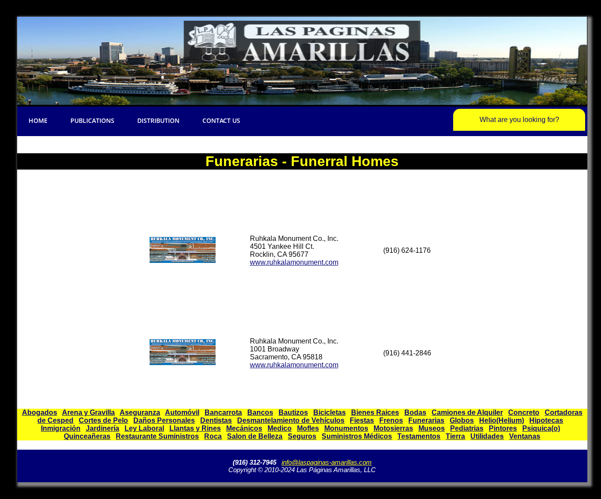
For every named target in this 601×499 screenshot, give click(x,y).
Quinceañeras (87, 436)
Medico (280, 428)
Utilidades (487, 436)
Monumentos (346, 428)
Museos (431, 428)
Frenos (391, 420)
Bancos (260, 412)
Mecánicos (244, 428)
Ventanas (524, 436)
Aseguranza (140, 412)
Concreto (523, 412)
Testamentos (418, 436)
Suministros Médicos (357, 436)
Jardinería (102, 428)
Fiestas (362, 420)
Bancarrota (223, 412)
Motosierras (393, 428)
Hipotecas (546, 420)
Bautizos (293, 412)
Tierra (455, 436)
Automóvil (182, 412)
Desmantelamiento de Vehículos (290, 420)
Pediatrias (467, 428)
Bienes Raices (375, 412)
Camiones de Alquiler (467, 412)
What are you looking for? (519, 119)
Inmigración (61, 428)
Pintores (503, 428)
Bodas (415, 412)
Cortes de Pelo (103, 420)
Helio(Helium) (501, 420)
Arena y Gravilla (88, 412)
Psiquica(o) (541, 428)
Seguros (302, 436)
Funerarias (426, 420)
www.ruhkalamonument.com (294, 262)
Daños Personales (164, 420)
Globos (462, 420)
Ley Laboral (144, 428)
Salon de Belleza (254, 436)
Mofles (308, 428)
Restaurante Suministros (157, 436)
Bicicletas (329, 412)
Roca (213, 436)
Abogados (39, 412)
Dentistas (216, 420)
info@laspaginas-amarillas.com (327, 462)
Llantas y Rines (195, 428)
